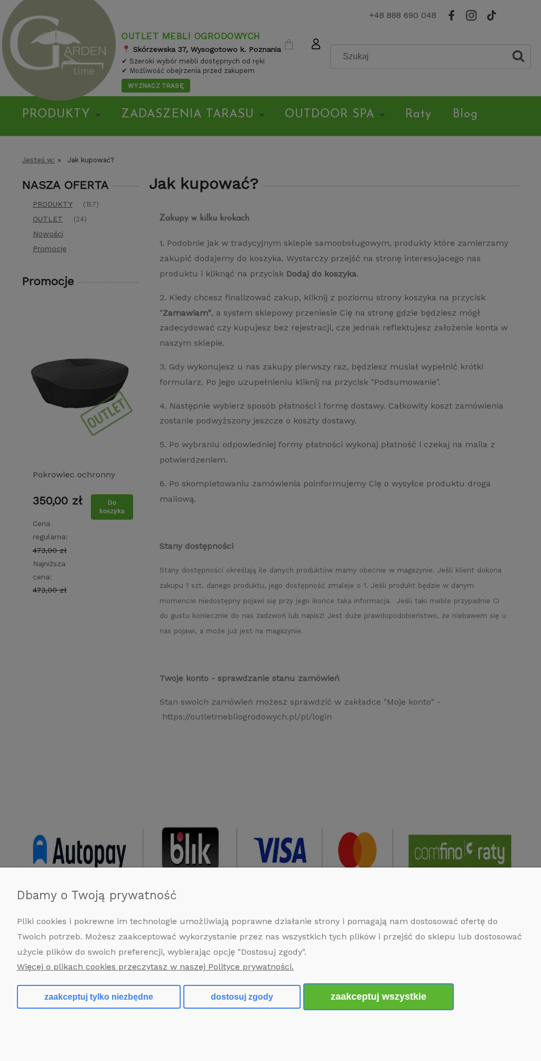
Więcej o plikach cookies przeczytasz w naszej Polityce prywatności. (155, 967)
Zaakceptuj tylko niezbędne (98, 996)
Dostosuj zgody (242, 996)
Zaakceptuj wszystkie (378, 996)
